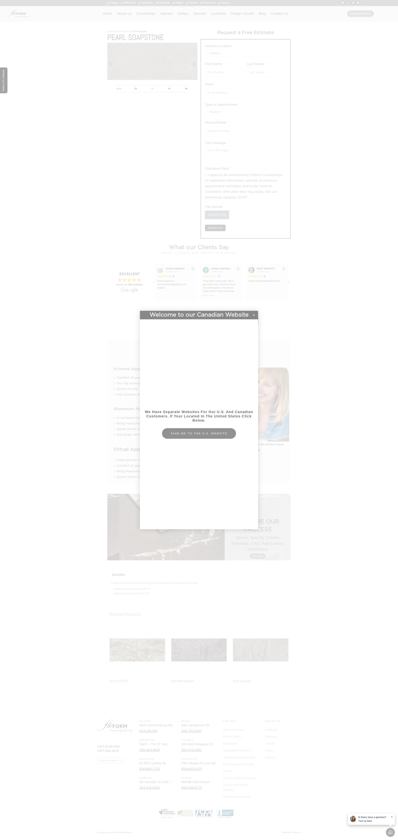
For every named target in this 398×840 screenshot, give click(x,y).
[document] (199, 420)
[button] (254, 315)
